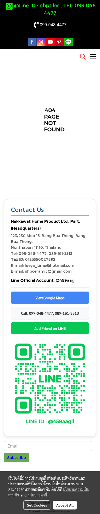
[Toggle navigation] (93, 56)
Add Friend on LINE (50, 328)
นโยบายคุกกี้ (37, 494)
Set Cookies (37, 505)
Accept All (65, 505)
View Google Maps (50, 297)
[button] (81, 57)
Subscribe (16, 457)
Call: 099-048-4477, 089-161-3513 (50, 313)
